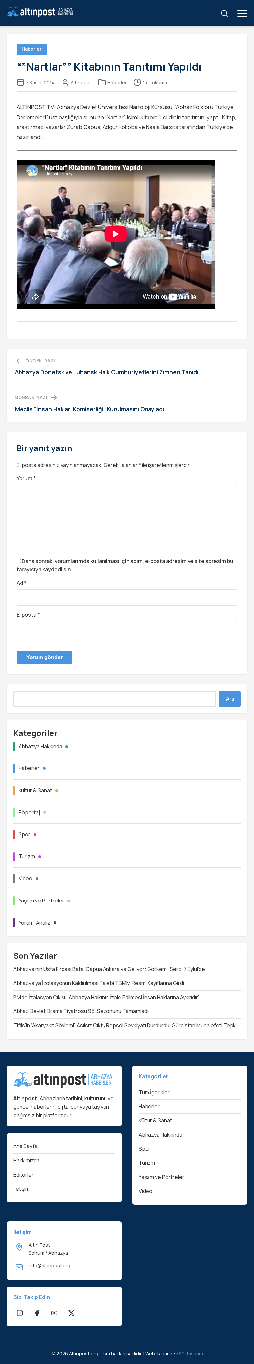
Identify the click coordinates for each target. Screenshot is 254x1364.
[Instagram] (19, 1313)
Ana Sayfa (25, 1146)
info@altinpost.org (49, 1265)
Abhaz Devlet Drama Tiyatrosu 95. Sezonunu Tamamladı (80, 1011)
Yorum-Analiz (34, 922)
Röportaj (29, 812)
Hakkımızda (26, 1160)
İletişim (21, 1188)
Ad (22, 583)
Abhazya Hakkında (40, 746)
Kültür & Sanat (35, 790)
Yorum (26, 478)
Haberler (117, 82)
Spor (24, 834)
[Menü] (242, 13)
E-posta (28, 614)
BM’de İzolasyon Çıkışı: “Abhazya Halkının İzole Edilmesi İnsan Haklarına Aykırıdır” (106, 997)
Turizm (27, 856)
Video (25, 878)
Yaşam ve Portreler (41, 900)
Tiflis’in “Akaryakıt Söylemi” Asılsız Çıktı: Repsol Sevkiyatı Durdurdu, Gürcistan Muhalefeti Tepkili (126, 1025)
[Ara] (224, 13)
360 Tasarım (189, 1353)
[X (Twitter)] (71, 1313)
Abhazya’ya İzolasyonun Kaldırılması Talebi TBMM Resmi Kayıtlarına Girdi (98, 983)
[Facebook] (37, 1313)
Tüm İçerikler (154, 1092)
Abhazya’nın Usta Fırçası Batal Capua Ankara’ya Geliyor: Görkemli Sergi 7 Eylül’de (109, 969)
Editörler (23, 1174)
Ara (230, 698)
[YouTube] (54, 1313)
